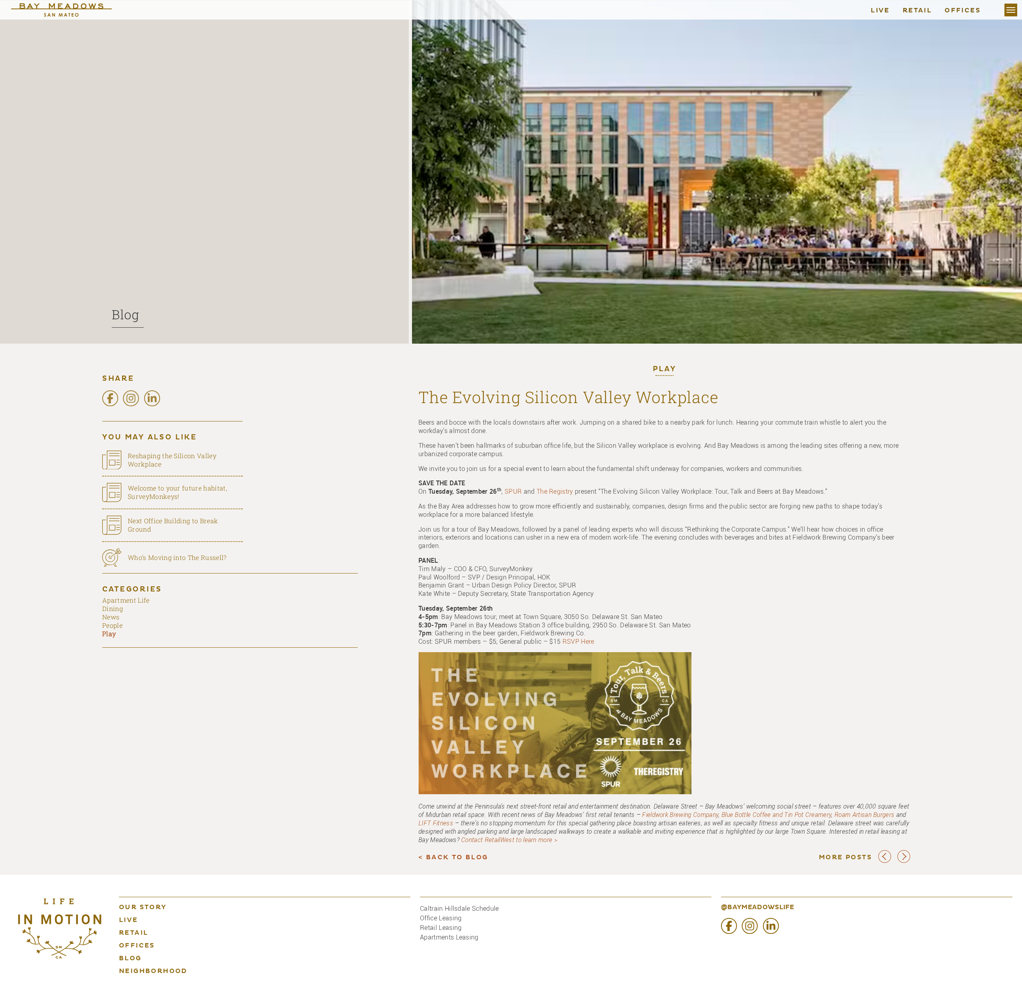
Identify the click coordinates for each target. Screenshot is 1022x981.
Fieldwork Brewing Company (680, 814)
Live (880, 11)
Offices (962, 11)
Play (664, 369)
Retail (917, 11)
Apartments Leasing (449, 937)
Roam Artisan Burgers (864, 814)
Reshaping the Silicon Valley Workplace (172, 459)
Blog (125, 314)
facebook (110, 398)
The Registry (555, 491)
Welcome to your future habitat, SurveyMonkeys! (177, 492)
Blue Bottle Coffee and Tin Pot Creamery (776, 814)
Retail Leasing (440, 927)
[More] (1010, 10)
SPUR (513, 491)
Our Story (143, 907)
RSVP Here (578, 641)
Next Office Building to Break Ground (173, 524)
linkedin (152, 398)
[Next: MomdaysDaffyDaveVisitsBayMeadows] (903, 861)
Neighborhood (153, 971)
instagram (131, 398)
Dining (112, 608)
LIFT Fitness (435, 823)
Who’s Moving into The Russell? (177, 557)
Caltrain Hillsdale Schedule (459, 908)
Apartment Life (125, 600)
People (112, 625)
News (110, 617)
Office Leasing (440, 918)
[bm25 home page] (69, 10)
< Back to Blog (453, 857)
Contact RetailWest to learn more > (509, 839)
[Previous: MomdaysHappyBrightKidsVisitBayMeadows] (884, 861)
